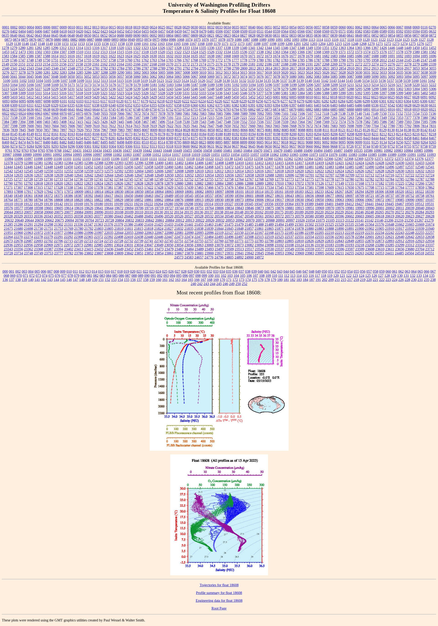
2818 (301, 68)
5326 (145, 93)
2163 (112, 64)
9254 (391, 142)
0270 (432, 27)
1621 (104, 56)
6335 (71, 105)
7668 (293, 126)
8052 (219, 130)
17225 (399, 183)
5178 (129, 85)
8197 (268, 134)
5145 (349, 81)
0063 (366, 27)
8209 (358, 134)
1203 (313, 44)
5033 (383, 72)
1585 (22, 56)
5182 (161, 85)
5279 (284, 89)
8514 (161, 142)
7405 (54, 122)
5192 (235, 85)
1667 (219, 56)
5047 (46, 77)
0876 (32, 40)
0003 (22, 27)
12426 (369, 163)
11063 (284, 155)
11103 (86, 159)
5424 (128, 97)
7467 (145, 122)
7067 (129, 113)
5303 (408, 89)
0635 (5, 35)
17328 (58, 187)
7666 (284, 126)
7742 (383, 126)
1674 (276, 56)
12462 (188, 167)
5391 (350, 93)
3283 (63, 72)
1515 (120, 52)
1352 (334, 48)
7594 (416, 122)
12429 (389, 163)
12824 (98, 183)
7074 (145, 113)
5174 (96, 85)
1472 (14, 52)
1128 (430, 40)
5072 (227, 77)
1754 (79, 60)
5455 (268, 97)
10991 (47, 155)
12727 (18, 179)
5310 (30, 93)
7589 (399, 122)
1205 (330, 44)
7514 (169, 122)
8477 (38, 142)
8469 (5, 142)
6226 (218, 101)
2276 (391, 64)
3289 (112, 72)
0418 (63, 31)
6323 (38, 105)
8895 (219, 142)
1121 (374, 40)
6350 (120, 105)
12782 (369, 179)
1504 (55, 52)
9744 (366, 146)
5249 (219, 89)
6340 (112, 105)
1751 (54, 60)
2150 (13, 64)
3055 (432, 68)
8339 (153, 138)
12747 (138, 179)
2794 (194, 68)
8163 (71, 134)
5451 (243, 97)
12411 (249, 163)
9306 (129, 146)
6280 (309, 101)
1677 (293, 56)
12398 (149, 163)
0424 (112, 31)
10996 (87, 155)
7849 (30, 130)
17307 (18, 187)
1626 (145, 56)
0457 (161, 31)
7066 (120, 113)
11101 (67, 159)
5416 (63, 97)
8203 (309, 134)
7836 (6, 130)
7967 (104, 130)
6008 (301, 97)
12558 (78, 171)
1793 (358, 60)
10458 (207, 150)
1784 (293, 60)
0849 (358, 35)
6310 (22, 105)
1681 (317, 56)
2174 (202, 64)
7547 (219, 122)
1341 (252, 48)
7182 (96, 118)
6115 (95, 101)
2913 (375, 68)
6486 (358, 105)
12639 (58, 175)
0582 (358, 31)
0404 (22, 31)
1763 (153, 60)
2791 (178, 68)
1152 (73, 44)
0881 (65, 40)
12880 (178, 183)
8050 (211, 130)
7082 (194, 113)
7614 (128, 126)
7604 (55, 126)
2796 (211, 68)
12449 (58, 167)
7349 (383, 118)
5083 (317, 77)
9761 (8, 150)
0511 (260, 31)
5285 (334, 89)
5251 (235, 89)
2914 (383, 68)
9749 (374, 146)
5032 (375, 72)
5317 (71, 93)
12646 (128, 175)
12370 (368, 159)
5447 (210, 97)
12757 (219, 179)
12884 (219, 183)
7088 (235, 113)
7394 (22, 122)
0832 (284, 35)
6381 (227, 105)
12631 (409, 171)
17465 (198, 187)
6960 (30, 113)
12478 (279, 167)
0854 (391, 35)
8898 (235, 142)
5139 (300, 81)
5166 (30, 85)
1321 (128, 48)
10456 (197, 150)
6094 (14, 101)
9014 (268, 142)
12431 (409, 163)
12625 (349, 171)
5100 (6, 81)
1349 (309, 48)
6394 (276, 105)
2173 (194, 64)
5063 (161, 77)
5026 (325, 72)
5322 (112, 93)
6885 (334, 109)
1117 (342, 40)
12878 (158, 183)
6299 (366, 101)
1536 (243, 52)
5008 (186, 72)
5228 (46, 89)
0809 (194, 35)
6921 (432, 109)
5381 (284, 93)
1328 (178, 48)
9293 (55, 146)
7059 (112, 113)
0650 (87, 35)
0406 (38, 31)
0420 (79, 31)
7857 (47, 130)
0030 (194, 27)
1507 (63, 52)
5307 (5, 93)
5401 (416, 93)
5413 (38, 97)
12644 (108, 175)
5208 (326, 85)
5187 (194, 85)
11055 (244, 155)
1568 (317, 52)
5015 (243, 72)
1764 (161, 60)
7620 (161, 126)
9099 (358, 142)
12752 (188, 179)
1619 (95, 56)
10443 (157, 150)
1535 (235, 52)
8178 (161, 134)
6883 (317, 109)
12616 (259, 171)
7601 (38, 126)
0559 (276, 31)
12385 (78, 163)
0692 (153, 35)
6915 (383, 109)
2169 (161, 64)
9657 (293, 146)
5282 (309, 89)
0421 (87, 31)
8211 (375, 134)
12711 (359, 175)
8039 (194, 130)
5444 (186, 97)
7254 (301, 118)
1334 (194, 48)
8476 (30, 142)
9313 (153, 146)
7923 (71, 130)
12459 (158, 167)
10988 (17, 155)
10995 (77, 155)
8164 (79, 134)
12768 (259, 179)
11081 (343, 155)
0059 (334, 27)
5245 (186, 89)
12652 (189, 175)
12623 (329, 171)
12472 (229, 167)
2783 (112, 68)
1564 (284, 52)
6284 (341, 101)
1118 (350, 40)
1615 (63, 56)
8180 (178, 134)
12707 (329, 175)
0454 (137, 31)
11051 (215, 155)
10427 (67, 150)
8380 (210, 138)
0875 (24, 40)
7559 (284, 122)
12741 (98, 179)
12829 (148, 183)
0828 (252, 35)
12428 (379, 163)
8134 (399, 130)
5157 (390, 81)
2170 (169, 64)
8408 (334, 138)
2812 (252, 68)
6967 (46, 113)
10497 (338, 150)
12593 (128, 171)
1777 (235, 60)
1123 (390, 40)
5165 (22, 85)
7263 (350, 118)
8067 (252, 130)
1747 (22, 60)
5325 (137, 93)
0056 (309, 27)
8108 (318, 130)
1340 (243, 48)
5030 (358, 72)
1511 (87, 52)
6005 (293, 97)
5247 (202, 89)
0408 (55, 31)
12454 (108, 167)
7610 (96, 126)
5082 (309, 77)
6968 (55, 113)
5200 (301, 85)
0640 (13, 35)
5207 (317, 85)
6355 (153, 105)
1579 (408, 52)
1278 (5, 48)
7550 (235, 122)
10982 (388, 150)
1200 (289, 44)
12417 (299, 163)
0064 (375, 27)
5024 (309, 72)
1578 (399, 52)
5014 (235, 72)
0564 (284, 31)
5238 (128, 89)
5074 (243, 77)
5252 (243, 89)
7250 (268, 118)
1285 (46, 48)
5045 (30, 77)
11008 (146, 155)
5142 (324, 81)
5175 (104, 85)
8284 (120, 138)
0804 (169, 35)
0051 (268, 27)
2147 (424, 60)
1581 (424, 52)
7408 (63, 122)
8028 (186, 130)
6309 (14, 105)
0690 (137, 35)
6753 (178, 109)
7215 (210, 118)
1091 (279, 40)
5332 (194, 93)
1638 (210, 56)
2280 (424, 64)
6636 (30, 109)
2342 (22, 68)
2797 (219, 68)
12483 (329, 167)
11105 (105, 159)
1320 (120, 48)
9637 (235, 146)
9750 (383, 146)
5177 (120, 85)
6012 (325, 97)
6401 (309, 105)
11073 (313, 155)
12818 (38, 183)
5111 (88, 81)
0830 (268, 35)
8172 (120, 134)
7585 (375, 122)
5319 (87, 93)
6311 (30, 105)
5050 (71, 77)
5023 (301, 72)
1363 (342, 48)
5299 (375, 89)
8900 (252, 142)
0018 (128, 27)
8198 (276, 134)
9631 (210, 146)
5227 (38, 89)
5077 (268, 77)
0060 (342, 27)
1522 (178, 52)
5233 (87, 89)
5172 (79, 85)
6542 (391, 105)
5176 (112, 85)
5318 (79, 93)
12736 (78, 179)
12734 (68, 179)
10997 (97, 155)
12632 (419, 171)
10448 (167, 150)
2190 (301, 64)
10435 (107, 150)
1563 (276, 52)
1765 (169, 60)
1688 (375, 56)
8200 (293, 134)
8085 (285, 130)
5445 (194, 97)
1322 (137, 48)
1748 (30, 60)
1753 (71, 60)
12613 (229, 171)
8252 (63, 138)
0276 (5, 31)
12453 (98, 167)
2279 (416, 64)
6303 (399, 101)
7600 (30, 126)
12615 (249, 171)
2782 (104, 68)
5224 (13, 89)
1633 (178, 56)
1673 (268, 56)
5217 (399, 85)
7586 (383, 122)
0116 (424, 27)
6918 (408, 109)
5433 (161, 97)
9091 (317, 142)
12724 (429, 175)
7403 (46, 122)
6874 (276, 109)
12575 (108, 171)
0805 (178, 35)
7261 (334, 118)
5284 (325, 89)
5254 (252, 89)
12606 (159, 171)
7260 (325, 118)
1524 (194, 52)
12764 (239, 179)
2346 (55, 68)
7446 (128, 122)
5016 (252, 72)
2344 (38, 68)
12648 (149, 175)
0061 (350, 27)
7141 (366, 113)
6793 (227, 109)
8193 (244, 134)
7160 (30, 118)
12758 (229, 179)
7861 (55, 130)
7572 (334, 122)
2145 (408, 60)
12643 (98, 175)
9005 (260, 142)
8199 (285, 134)
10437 (127, 150)
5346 (243, 93)
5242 (161, 89)
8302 (137, 138)
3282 (55, 72)
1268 (363, 44)
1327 (169, 48)
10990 (37, 155)
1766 (178, 60)
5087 (350, 77)
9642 (243, 146)
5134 (259, 81)
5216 (391, 85)
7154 (416, 113)
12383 (58, 163)
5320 (95, 93)
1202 (305, 44)
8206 (334, 134)
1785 (301, 60)
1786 (309, 60)
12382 (48, 163)
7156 (432, 113)
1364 (350, 48)
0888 (98, 40)
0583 (366, 31)
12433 (419, 163)
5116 (128, 81)
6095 (22, 101)
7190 (161, 118)
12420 (329, 163)
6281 (317, 101)
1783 (284, 60)
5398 (391, 93)
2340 (5, 68)
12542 (8, 171)
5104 (39, 81)
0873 (8, 40)
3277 (14, 72)
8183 (194, 134)
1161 (145, 44)
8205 (326, 134)
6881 (301, 109)
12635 (18, 175)
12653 (199, 175)
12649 (159, 175)
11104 (96, 159)
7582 (366, 122)
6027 (407, 97)
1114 (319, 40)
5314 (46, 93)
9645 (252, 146)
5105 (47, 81)
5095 (416, 77)
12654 (209, 175)
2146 (416, 60)
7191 (170, 118)
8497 (112, 142)
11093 (431, 155)
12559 (88, 171)
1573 (358, 52)
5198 (285, 85)
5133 (251, 81)
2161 (95, 64)
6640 (63, 109)
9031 (301, 142)
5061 (145, 77)
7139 (350, 113)
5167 (38, 85)
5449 (227, 97)
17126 (319, 183)
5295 (358, 89)
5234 (95, 89)
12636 (28, 175)
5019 (276, 72)
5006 (170, 72)
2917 (408, 68)
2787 (145, 68)
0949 (131, 40)
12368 (348, 159)
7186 (129, 118)
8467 (432, 138)
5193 (244, 85)
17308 (28, 187)
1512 (95, 52)
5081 (301, 77)
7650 (227, 126)
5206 (309, 85)
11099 (48, 159)
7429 (112, 122)
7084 (211, 113)
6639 (55, 109)
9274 (14, 146)
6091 (424, 97)
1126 (414, 40)
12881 (188, 183)
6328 (46, 105)
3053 (416, 68)
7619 (153, 126)
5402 (424, 93)
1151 (65, 44)
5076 (260, 77)
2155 (54, 64)
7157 (5, 118)
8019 (170, 130)
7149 (374, 113)
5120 (152, 81)
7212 (186, 118)
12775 (309, 179)
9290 (38, 146)
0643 (38, 35)
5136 (275, 81)
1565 (293, 52)
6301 (382, 101)
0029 (186, 27)
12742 (108, 179)
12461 (178, 167)
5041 (13, 77)
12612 (219, 171)
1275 (412, 44)
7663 (268, 126)
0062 (358, 27)
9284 (30, 146)
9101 (366, 142)
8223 (5, 138)
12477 (269, 167)
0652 (104, 35)
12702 (319, 175)
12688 (269, 175)
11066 (303, 155)
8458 (408, 138)
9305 (120, 146)
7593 (408, 122)
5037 (416, 72)
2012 (383, 60)
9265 (432, 142)
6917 (399, 109)
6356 (161, 105)
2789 (161, 68)
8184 (202, 134)
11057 (254, 155)
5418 (79, 97)
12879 (168, 183)
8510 (145, 142)
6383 (243, 105)
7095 (268, 113)
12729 (38, 179)
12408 (219, 163)
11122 (209, 159)
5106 (56, 81)
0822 (219, 35)
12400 (159, 163)
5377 (260, 93)
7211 (178, 118)
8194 (252, 134)
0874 (16, 40)
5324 (128, 93)
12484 (339, 167)
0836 (317, 35)
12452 (88, 167)
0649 (79, 35)
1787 (317, 60)
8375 (194, 138)
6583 (399, 105)
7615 (137, 126)
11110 (144, 159)
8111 (326, 130)
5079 (284, 77)
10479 (277, 150)
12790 (8, 183)
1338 (227, 48)
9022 (293, 142)
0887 (90, 40)
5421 (104, 97)
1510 (79, 52)
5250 (227, 89)
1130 (17, 44)
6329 (54, 105)
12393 (118, 163)
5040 (5, 77)
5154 (366, 81)
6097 (38, 101)
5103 (31, 81)
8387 (252, 138)
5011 (210, 72)
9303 (104, 146)
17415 (138, 187)
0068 (408, 27)
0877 (41, 40)
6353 (137, 105)
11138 (228, 159)
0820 (202, 35)
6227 (226, 101)
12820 (58, 183)
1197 (265, 44)
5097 (424, 77)
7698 (350, 126)
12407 (209, 163)
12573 (98, 171)
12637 (38, 175)
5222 (432, 85)
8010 (162, 130)
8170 (112, 134)
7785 (399, 126)
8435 (358, 138)
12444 (8, 167)
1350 (317, 48)
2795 (202, 68)
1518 (145, 52)
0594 (416, 31)
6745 (112, 109)
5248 (210, 89)
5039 (432, 72)
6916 (391, 109)
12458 (148, 167)
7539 (194, 122)
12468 (209, 167)
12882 (198, 183)
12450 (68, 167)
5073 (235, 77)
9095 (342, 142)
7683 (334, 126)
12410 (239, 163)
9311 (137, 146)
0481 (211, 31)
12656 (229, 175)
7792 (408, 126)
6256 (259, 101)
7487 (153, 122)
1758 (112, 60)
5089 (366, 77)
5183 (170, 85)
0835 (309, 35)
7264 (358, 118)
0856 (408, 35)
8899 (243, 142)
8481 (55, 142)
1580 (416, 52)
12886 (239, 183)
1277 (428, 44)
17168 (359, 183)
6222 (185, 101)
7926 (79, 130)
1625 (137, 56)
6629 (416, 105)
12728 (28, 179)
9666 (325, 146)
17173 (369, 183)
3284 (71, 72)
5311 (38, 93)
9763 (25, 150)
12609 (189, 171)
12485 (349, 167)
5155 (374, 81)
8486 (87, 142)
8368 (161, 138)
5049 (63, 77)
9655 (284, 146)
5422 (112, 97)
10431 (77, 150)
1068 (180, 40)
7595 (424, 122)
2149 (5, 64)
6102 (71, 101)
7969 (112, 130)
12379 (18, 163)
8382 (227, 138)
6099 (55, 101)
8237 (30, 138)
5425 (137, 97)
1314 (79, 48)
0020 (145, 27)
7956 (96, 130)
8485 (79, 142)
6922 (5, 113)
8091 (309, 130)
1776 (227, 60)
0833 (293, 35)
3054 (424, 68)
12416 (289, 163)
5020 (284, 72)
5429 (153, 97)
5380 (276, 93)
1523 (186, 52)
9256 (399, 142)
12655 (219, 175)
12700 (299, 175)
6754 (186, 109)
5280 (293, 89)
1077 (213, 40)
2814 (268, 68)
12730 (48, 179)
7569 (325, 122)
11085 (372, 155)
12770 (279, 179)
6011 (317, 97)
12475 (249, 167)
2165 (128, 64)
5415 (54, 97)
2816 (285, 68)
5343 (227, 93)
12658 (249, 175)
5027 (334, 72)
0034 (227, 27)
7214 (202, 118)
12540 (419, 167)
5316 (63, 93)
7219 (227, 118)
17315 (38, 187)
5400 (408, 93)
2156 (63, 64)
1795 (366, 60)
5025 (317, 72)
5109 (80, 81)
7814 (424, 126)
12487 (359, 167)
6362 (210, 105)
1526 (210, 52)
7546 (210, 122)
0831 (276, 35)
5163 (5, 85)
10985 (418, 150)
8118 (333, 130)
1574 (366, 52)
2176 (219, 64)
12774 (299, 179)
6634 (22, 109)
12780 (349, 179)
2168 (153, 64)
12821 (68, 183)
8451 (399, 138)
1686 (358, 56)
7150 (383, 113)
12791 (18, 183)
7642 (202, 126)
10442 (147, 150)
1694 (416, 56)
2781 (96, 68)
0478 (194, 31)
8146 (22, 134)
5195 (260, 85)
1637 (202, 56)
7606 (71, 126)
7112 (317, 113)
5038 (424, 72)
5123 (177, 81)
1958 (375, 60)
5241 (153, 89)
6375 (219, 105)
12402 (179, 163)
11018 (186, 155)
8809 (186, 142)
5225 (22, 89)
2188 (284, 64)
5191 (227, 85)
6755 (194, 109)
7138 (342, 113)
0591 (391, 31)
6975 (79, 113)
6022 (366, 97)
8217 (424, 134)
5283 (317, 89)
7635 (186, 126)
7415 (79, 122)
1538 (260, 52)
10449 (177, 150)
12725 (8, 179)
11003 (127, 155)
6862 (252, 109)
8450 (391, 138)
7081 (186, 113)
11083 (352, 155)
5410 (14, 97)
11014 (166, 155)
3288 (104, 72)
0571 (342, 31)
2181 (252, 64)
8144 (5, 134)
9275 (22, 146)
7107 (309, 113)
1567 (309, 52)
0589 (383, 31)
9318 (169, 146)
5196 (268, 85)
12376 (419, 159)
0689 (128, 35)
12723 (419, 175)
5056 (112, 77)
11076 (333, 155)
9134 (383, 142)
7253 (293, 118)
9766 (49, 150)
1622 (112, 56)
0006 (46, 27)
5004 (153, 72)
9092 (325, 142)
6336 (79, 105)
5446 (202, 97)
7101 (285, 113)
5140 (308, 81)
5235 (104, 89)
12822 (78, 183)
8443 (366, 138)
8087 (293, 130)
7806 (416, 126)
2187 (276, 64)
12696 (289, 175)
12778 (329, 179)
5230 (63, 89)
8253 (71, 138)
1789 (334, 60)
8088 (301, 130)
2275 (383, 64)
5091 (383, 77)
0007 (55, 27)
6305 (415, 101)
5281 (301, 89)
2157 (71, 64)
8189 (227, 134)
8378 (202, 138)
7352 (391, 118)
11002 (117, 155)
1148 (41, 44)
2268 (325, 64)
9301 (87, 146)
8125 (358, 130)
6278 (292, 101)
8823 (202, 142)
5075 (252, 77)
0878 (49, 40)
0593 (408, 31)
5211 (350, 85)
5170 (63, 85)
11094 (8, 159)
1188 (257, 44)
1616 (71, 56)
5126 (201, 81)
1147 (33, 44)
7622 (169, 126)
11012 (156, 155)
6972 (71, 113)
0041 (260, 27)
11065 (293, 155)
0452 (120, 31)
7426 (104, 122)
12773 (289, 179)
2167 (145, 64)
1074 (189, 40)
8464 (424, 138)
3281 (46, 72)
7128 (333, 113)
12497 (399, 167)
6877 (284, 109)
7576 (350, 122)
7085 (219, 113)
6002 (284, 97)
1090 (271, 40)
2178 (227, 64)
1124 (398, 40)
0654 (112, 35)
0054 (293, 27)
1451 (424, 48)
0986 (172, 40)
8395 (301, 138)
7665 (276, 126)
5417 (71, 97)
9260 (416, 142)
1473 (22, 52)
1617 (79, 56)
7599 (22, 126)
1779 (252, 60)
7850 (38, 130)
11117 (181, 159)
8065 (236, 130)
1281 (30, 48)
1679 (309, 56)
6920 (424, 109)
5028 (342, 72)
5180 (145, 85)
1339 (235, 48)
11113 (171, 159)
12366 (328, 159)
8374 (186, 138)
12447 (38, 167)
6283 (333, 101)
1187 (249, 44)
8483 (71, 142)
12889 (259, 183)
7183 (104, 118)
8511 (153, 142)
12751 (178, 179)
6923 (14, 113)
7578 (358, 122)
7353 (399, 118)
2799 (235, 68)
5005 (161, 72)
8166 (96, 134)
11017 (176, 155)
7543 (202, 122)
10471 (267, 150)
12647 (138, 175)
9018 (284, 142)
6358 (178, 105)
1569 (325, 52)
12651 (179, 175)
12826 (118, 183)
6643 (87, 109)
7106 (301, 113)
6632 (5, 109)
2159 (87, 64)
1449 (408, 48)
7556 (260, 122)
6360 (194, 105)
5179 (137, 85)
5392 (358, 93)
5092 (391, 77)
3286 (87, 72)
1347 (293, 48)
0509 (244, 31)
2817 (293, 68)
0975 (156, 40)
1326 (161, 48)
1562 (268, 52)
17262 (409, 183)
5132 (242, 81)
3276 (5, 72)
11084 (362, 155)
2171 (178, 64)
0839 (334, 35)
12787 (419, 179)
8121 (342, 130)
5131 (234, 81)
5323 (120, 93)
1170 (217, 44)
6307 (432, 101)
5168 (46, 85)
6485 (350, 105)
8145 (14, 134)
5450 (235, 97)
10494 (318, 150)
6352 (128, 105)
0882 (74, 40)
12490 (369, 167)
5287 (342, 89)
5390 (342, 93)
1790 (342, 60)
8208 (350, 134)
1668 (227, 56)
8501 (137, 142)
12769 (269, 179)
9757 (416, 146)
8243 (38, 138)
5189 (211, 85)
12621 (309, 171)
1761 (137, 60)
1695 (424, 56)
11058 (264, 155)
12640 (68, 175)
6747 (128, 109)
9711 (342, 146)
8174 (137, 134)
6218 (161, 101)
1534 (227, 52)
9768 (58, 150)
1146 (25, 44)
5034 (391, 72)
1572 (350, 52)
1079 (230, 40)
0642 (30, 35)
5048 (54, 77)
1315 (87, 48)
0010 (71, 27)
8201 (301, 134)
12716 (389, 175)
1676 (284, 56)
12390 (108, 163)
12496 (389, 167)
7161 (38, 118)
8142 (424, 130)
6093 (6, 101)
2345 (46, 68)
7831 (432, 126)
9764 (33, 150)
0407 (46, 31)
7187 (137, 118)
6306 (424, 101)
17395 (128, 187)
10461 (227, 150)
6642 (79, 109)
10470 (257, 150)
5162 (431, 81)
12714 (379, 175)
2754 (87, 68)
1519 (153, 52)
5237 (120, 89)
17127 (329, 183)
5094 (408, 77)
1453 (5, 52)
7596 (432, 122)
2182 (260, 64)
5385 (309, 93)
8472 (14, 142)
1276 (420, 44)
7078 (161, 113)
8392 (276, 138)
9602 (194, 146)
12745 (128, 179)
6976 (87, 113)
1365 (358, 48)
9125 (375, 142)
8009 (153, 130)
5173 (87, 85)
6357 (169, 105)
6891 (366, 109)
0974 (147, 40)
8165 (87, 134)
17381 (108, 187)
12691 (279, 175)
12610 (199, 171)
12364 (308, 159)
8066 (244, 130)
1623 (120, 56)
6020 (350, 97)
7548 (227, 122)
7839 (14, 130)
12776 (319, 179)
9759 (432, 146)
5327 (153, 93)
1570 (334, 52)
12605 (149, 171)
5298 (366, 89)
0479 (202, 31)
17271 (8, 187)
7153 (407, 113)
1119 (358, 40)
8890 (210, 142)
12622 (319, 171)
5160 (415, 81)
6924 (22, 113)
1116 (335, 40)
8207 (342, 134)
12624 (339, 171)
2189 (293, 64)
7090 (252, 113)
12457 (138, 167)
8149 (30, 134)
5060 (137, 77)
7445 (120, 122)
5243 (169, 89)
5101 (14, 81)
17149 (339, 183)
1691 (391, 56)
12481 (309, 167)
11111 (153, 159)
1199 (280, 44)
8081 (268, 130)
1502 (38, 52)
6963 (38, 113)
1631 (161, 56)
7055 (104, 113)
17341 (78, 187)
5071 (219, 77)
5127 (210, 81)
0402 (14, 31)
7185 (120, 118)
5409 (5, 97)
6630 (424, 105)
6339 (104, 105)
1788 (325, 60)
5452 (252, 97)
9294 (63, 146)
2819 (309, 68)
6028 (416, 97)
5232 (79, 89)
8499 (129, 142)
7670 (301, 126)
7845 (22, 130)
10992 (57, 155)
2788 (153, 68)
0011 (79, 27)
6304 (407, 101)
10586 (368, 150)
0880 (57, 40)
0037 (243, 27)
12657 (239, 175)
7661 (260, 126)
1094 (304, 40)
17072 (299, 183)
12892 (269, 183)
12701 (309, 175)
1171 (225, 44)
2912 (366, 68)
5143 (333, 81)
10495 (328, 150)
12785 (399, 179)
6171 (128, 101)
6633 (14, 109)
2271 (350, 64)
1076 (205, 40)
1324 (153, 48)
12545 (28, 171)
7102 (293, 113)
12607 (169, 171)
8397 (309, 138)
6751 (161, 109)
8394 (293, 138)
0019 (137, 27)
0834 (301, 35)
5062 (153, 77)
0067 (399, 27)
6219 (169, 101)
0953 (139, 40)
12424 (359, 163)
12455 (118, 167)
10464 (247, 150)
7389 (13, 122)
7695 (342, 126)
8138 (407, 130)
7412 (71, 122)
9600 (186, 146)
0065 (383, 27)
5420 (95, 97)
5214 (375, 85)
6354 (145, 105)
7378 (416, 118)
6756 (202, 109)
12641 (78, 175)
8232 (22, 138)
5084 (325, 77)
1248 (354, 44)
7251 (276, 118)
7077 (153, 113)
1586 (30, 56)
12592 (118, 171)
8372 (178, 138)
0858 (424, 35)
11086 (382, 155)
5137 (283, 81)
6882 (309, 109)
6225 (210, 101)
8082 (277, 130)
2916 (399, 68)
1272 (387, 44)
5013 (227, 72)
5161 (423, 81)
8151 (38, 134)
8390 (260, 138)
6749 (145, 109)
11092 (421, 155)
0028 (178, 27)
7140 (358, 113)
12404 (189, 163)
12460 (168, 167)
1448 (399, 48)
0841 (350, 35)
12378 (8, 163)
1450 (416, 48)
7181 (87, 118)
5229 (54, 89)
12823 (88, 183)
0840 (342, 35)
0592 (399, 31)
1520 (161, 52)
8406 (325, 138)
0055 (301, 27)
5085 (334, 77)
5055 (104, 77)
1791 (350, 60)
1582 (432, 52)
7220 (235, 118)
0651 (95, 35)
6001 (276, 97)
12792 (28, 183)
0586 (375, 31)
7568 (317, 122)
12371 (378, 159)
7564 (301, 122)
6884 (325, 109)
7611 (104, 126)
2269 (334, 64)
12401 (169, 163)
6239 (251, 101)
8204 (317, 134)
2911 (358, 68)
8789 (169, 142)
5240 (145, 89)
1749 (38, 60)
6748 (137, 109)
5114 (112, 81)
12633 (429, 171)
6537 (383, 105)
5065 (178, 77)
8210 (367, 134)
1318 (112, 48)
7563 (293, 122)
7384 (5, 122)
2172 (186, 64)
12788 (429, 179)
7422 (87, 122)
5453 (260, 97)
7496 (161, 122)
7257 (309, 118)
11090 (401, 155)
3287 (96, 72)
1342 (260, 48)
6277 (284, 101)
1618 (87, 56)
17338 (68, 187)
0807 (186, 35)
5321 (104, 93)
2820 (317, 68)
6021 (358, 97)
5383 (293, 93)
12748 (148, 179)
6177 (136, 101)
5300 (383, 89)
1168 (201, 44)
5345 (235, 93)
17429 (168, 187)
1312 (63, 48)
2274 (375, 64)
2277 (399, 64)
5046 (38, 77)
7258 (317, 118)
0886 (82, 40)
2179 (235, 64)
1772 (219, 60)
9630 (202, 146)
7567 (309, 122)
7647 (210, 126)
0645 (54, 35)
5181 (153, 85)
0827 (243, 35)
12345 (238, 159)
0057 (317, 27)
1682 (325, 56)
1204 (322, 44)
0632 (432, 31)
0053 (284, 27)
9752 (391, 146)
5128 (218, 81)
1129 (9, 44)
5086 (342, 77)
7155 (424, 113)
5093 (399, 77)
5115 (120, 81)
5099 (432, 77)
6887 (342, 109)
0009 (63, 27)
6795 (243, 109)
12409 (229, 163)
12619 (289, 171)
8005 (137, 130)
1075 (197, 40)
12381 (38, 163)
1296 (54, 48)
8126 (366, 130)
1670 (243, 56)
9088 (309, 142)
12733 (58, 179)
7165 (55, 118)
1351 (325, 48)
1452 (432, 48)
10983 (398, 150)
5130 (226, 81)
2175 (210, 64)
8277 (95, 138)
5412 (30, 97)
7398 (30, 122)
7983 (121, 130)
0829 (260, 35)
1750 (46, 60)
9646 (260, 146)
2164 (120, 64)
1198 (272, 44)
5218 (408, 85)
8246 (46, 138)
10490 (308, 150)
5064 (169, 77)
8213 (391, 134)
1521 (169, 52)
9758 (424, 146)
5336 (219, 93)
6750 (153, 109)
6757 (210, 109)
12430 (399, 163)
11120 (200, 159)
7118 (325, 113)
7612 (112, 126)
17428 (158, 187)
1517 (137, 52)
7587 (391, 122)
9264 (424, 142)
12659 (259, 175)
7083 (202, 113)
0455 (145, 31)
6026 (399, 97)
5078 (276, 77)
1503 (46, 52)
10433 (87, 150)
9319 (178, 146)
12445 (18, 167)
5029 (350, 72)
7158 (14, 118)
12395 (128, 163)
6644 (96, 109)
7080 (178, 113)
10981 (378, 150)
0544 (268, 31)
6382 (235, 105)
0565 (293, 31)
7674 (317, 126)
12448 (48, 167)
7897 (63, 130)
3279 (30, 72)
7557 (268, 122)
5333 (202, 93)
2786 (137, 68)
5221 (424, 85)
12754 (198, 179)
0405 (30, 31)
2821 (326, 68)
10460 (217, 150)
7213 (194, 118)
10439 (137, 150)
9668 (334, 146)
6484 (342, 105)
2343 (30, 68)
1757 (104, 60)
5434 (169, 97)
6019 (342, 97)
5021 (293, 72)
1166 (185, 44)
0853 (383, 35)
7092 (260, 113)
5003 (145, 72)
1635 (194, 56)
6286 (358, 101)
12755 (209, 179)
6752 (169, 109)
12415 (279, 163)
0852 (375, 35)
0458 (170, 31)
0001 (5, 27)
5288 (350, 89)
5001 (129, 72)
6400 (301, 105)
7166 (63, 118)
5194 (252, 85)
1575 (375, 52)
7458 (137, 122)
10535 (358, 150)
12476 (259, 167)
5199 (293, 85)
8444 (375, 138)
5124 (185, 81)
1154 (89, 44)
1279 (13, 48)
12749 (158, 179)
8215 (408, 134)
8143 (432, 130)
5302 (399, 89)
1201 (297, 44)
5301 (391, 89)
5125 (193, 81)
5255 (260, 89)
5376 (252, 93)
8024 (178, 130)
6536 (375, 105)
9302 (96, 146)
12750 (168, 179)
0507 (227, 31)
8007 (145, 130)
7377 (408, 118)
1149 (49, 44)
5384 (301, 93)
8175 (145, 134)
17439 (188, 187)
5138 (292, 81)
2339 (432, 64)
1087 (246, 40)
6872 (260, 109)
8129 (383, 130)
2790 (170, 68)
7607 (79, 126)
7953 (88, 130)
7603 (46, 126)
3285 (79, 72)
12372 (389, 159)
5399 (399, 93)
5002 (137, 72)
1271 (379, 44)
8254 (79, 138)
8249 (54, 138)
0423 (104, 31)
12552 (68, 171)
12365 (318, 159)
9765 (41, 150)
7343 (366, 118)
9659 (301, 146)
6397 (293, 105)
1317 (104, 48)
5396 (375, 93)
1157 (113, 44)
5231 (71, 89)
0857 (416, 35)
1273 (395, 44)
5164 (14, 85)
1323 (145, 48)
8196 (260, 134)
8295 (128, 138)
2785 (129, 68)
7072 (137, 113)
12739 (88, 179)
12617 (269, 171)
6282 (325, 101)
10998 (107, 155)
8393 (284, 138)
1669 (235, 56)
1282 (38, 48)
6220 (177, 101)
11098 (38, 159)
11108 (134, 159)
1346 (284, 48)
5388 (325, 93)
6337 (87, 105)
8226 (13, 138)
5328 (161, 93)
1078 (221, 40)
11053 (225, 155)
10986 (428, 150)
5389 (334, 93)
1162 (153, 44)
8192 (235, 134)
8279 (104, 138)
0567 (309, 31)
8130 (391, 130)
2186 (268, 64)
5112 (96, 81)
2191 (309, 64)
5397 (383, 93)
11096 (18, 159)
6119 (111, 101)
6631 (432, 105)
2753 (79, 68)
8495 (104, 142)
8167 (104, 134)
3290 (120, 72)
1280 (22, 48)
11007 (137, 155)
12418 (309, 163)
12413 (269, 163)
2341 (14, 68)
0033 (219, 27)
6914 (375, 109)
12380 (28, 163)
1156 (105, 44)
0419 (71, 31)
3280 (38, 72)
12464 (198, 167)
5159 (407, 81)
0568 (317, 31)
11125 (219, 159)
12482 (319, 167)
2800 (244, 68)
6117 (103, 101)
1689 (383, 56)
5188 (202, 85)
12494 (379, 167)
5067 (194, 77)
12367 (338, 159)
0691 (145, 35)
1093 (295, 40)
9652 (276, 146)
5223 (5, 89)
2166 (137, 64)
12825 (108, 183)
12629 (389, 171)
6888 (350, 109)
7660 (252, 126)
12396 (138, 163)
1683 (334, 56)
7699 (358, 126)
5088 (358, 77)
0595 (424, 31)
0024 (153, 27)
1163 (161, 44)
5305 (424, 89)
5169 (55, 85)
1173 (241, 44)
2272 (358, 64)
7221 (243, 118)
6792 (219, 109)
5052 (87, 77)
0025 (161, 27)
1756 (95, 60)
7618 (145, 126)
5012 (219, 72)
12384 (68, 163)
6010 (309, 97)
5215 (383, 85)
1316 (95, 48)
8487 (96, 142)
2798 (227, 68)
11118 (190, 159)
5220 (416, 85)
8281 (112, 138)
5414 (46, 97)
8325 (145, 138)
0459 (178, 31)
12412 (259, 163)
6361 (202, 105)
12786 (409, 179)
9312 (145, 146)
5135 (267, 81)
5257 (268, 89)
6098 (47, 101)
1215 (338, 44)
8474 (22, 142)
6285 (350, 101)
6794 (235, 109)
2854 (342, 68)
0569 (325, 31)
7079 (170, 113)
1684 (342, 56)
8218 (432, 134)
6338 (95, 105)
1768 (194, 60)
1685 (350, 56)
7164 (46, 118)
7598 (14, 126)
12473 (239, 167)
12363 (298, 159)
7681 (325, 126)
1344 (268, 48)
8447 (383, 138)
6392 (260, 105)
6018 (333, 97)
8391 (268, 138)
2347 (63, 68)
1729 (5, 60)
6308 (5, 105)
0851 (366, 35)
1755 (87, 60)
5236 (112, 89)
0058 (325, 27)
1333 (186, 48)
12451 (78, 167)
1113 (311, 40)
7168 (79, 118)
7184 (112, 118)
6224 (202, 101)
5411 (22, 97)
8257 (87, 138)
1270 (371, 44)
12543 (18, 171)
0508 (235, 31)
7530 (186, 122)
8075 (260, 130)
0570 (334, 31)
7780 (391, 126)
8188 (219, 134)
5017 (260, 72)
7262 (342, 118)
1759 (120, 60)
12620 (299, 171)
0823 (227, 35)
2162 (104, 64)
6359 (186, 105)
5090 (375, 77)
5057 (120, 77)
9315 (161, 146)
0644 (46, 35)
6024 (383, 97)
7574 (342, 122)
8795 (178, 142)
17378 (98, 187)
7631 (178, 126)
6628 (408, 105)
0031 (202, 27)
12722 (409, 175)
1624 (128, 56)
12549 (38, 171)
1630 (153, 56)
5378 (268, 93)
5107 (64, 81)
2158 (79, 64)
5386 (317, 93)
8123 (350, 130)
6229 (243, 101)
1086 (238, 40)
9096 (350, 142)
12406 (199, 163)
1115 (327, 40)
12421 (339, 163)
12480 (299, 167)
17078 (309, 183)
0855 (399, 35)
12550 (48, 171)
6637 (38, 109)
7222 (252, 118)
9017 (276, 142)
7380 (424, 118)
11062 (274, 155)
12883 (209, 183)
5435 (178, 97)
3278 (22, 72)
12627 (369, 171)
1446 (391, 48)
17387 (118, 187)
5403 (432, 93)
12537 (409, 167)
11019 (195, 155)
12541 (429, 167)
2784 (120, 68)
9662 (317, 146)
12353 (248, 159)
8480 (46, 142)
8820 (194, 142)
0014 (104, 27)
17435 (178, 187)
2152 (30, 64)
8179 (170, 134)
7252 (284, 118)
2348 (71, 68)
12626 (359, 171)
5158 (398, 81)
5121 (160, 81)
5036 (408, 72)
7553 (252, 122)
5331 (186, 93)
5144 (341, 81)
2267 (317, 64)
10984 (408, 150)
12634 (8, 175)
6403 (317, 105)
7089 (244, 113)
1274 (404, 44)
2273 (366, 64)
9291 (46, 146)
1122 (382, 40)
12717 (399, 175)
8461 (416, 138)
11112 (162, 159)
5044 (22, 77)
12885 (229, 183)
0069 (416, 27)
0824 (235, 35)
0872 (432, 35)
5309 (22, 93)
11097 (28, 159)
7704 (375, 126)
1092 (287, 40)
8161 (55, 134)
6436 (325, 105)
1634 (186, 56)
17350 (88, 187)
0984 (164, 40)
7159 (22, 118)
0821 (210, 35)
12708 (339, 175)
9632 (219, 146)
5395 (366, 93)
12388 (98, 163)
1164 (169, 44)
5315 (54, 93)
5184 (178, 85)
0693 (161, 35)
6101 (63, 101)
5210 (342, 85)
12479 (289, 167)
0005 (38, 27)
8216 (416, 134)
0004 (30, 27)
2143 (391, 60)
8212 (383, 134)
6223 (194, 101)
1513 (104, 52)
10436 (117, 150)
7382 (432, 118)
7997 (129, 130)
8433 (350, 138)
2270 (342, 64)
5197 (276, 85)
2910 (350, 68)
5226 (30, 89)
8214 (399, 134)
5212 (358, 85)
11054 (235, 155)
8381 (219, 138)
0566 (301, 31)
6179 (144, 101)
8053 (227, 130)
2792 (186, 68)
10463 (237, 150)
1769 (202, 60)
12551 (58, 171)
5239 (137, 89)
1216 (346, 44)
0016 (120, 27)
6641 (71, 109)
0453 (129, 31)
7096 (276, 113)
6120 (120, 101)
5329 (169, 93)
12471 (219, 167)
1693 (408, 56)
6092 (432, 97)
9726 (350, 146)
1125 (406, 40)
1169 (209, 44)
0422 (96, 31)
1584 (13, 56)
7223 (260, 118)
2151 (22, 64)
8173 (129, 134)
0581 (350, 31)
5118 (136, 81)
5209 (334, 85)
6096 (30, 101)
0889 (106, 40)
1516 (128, 52)
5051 (79, 77)
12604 (138, 171)
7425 (95, 122)
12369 (358, 159)
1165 (177, 44)
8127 (374, 130)
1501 (30, 52)
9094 (334, 142)
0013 (95, 27)
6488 (366, 105)
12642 (88, 175)
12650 (169, 175)
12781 (359, 179)
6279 (300, 101)
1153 (81, 44)
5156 (382, 81)
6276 (276, 101)
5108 (72, 81)
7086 (227, 113)
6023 (374, 97)
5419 (87, 97)
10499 (348, 150)
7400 (38, 122)
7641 (194, 126)
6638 (46, 109)
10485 (287, 150)
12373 (399, 159)
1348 (301, 48)
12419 (319, 163)
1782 (276, 60)
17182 (379, 183)
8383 (235, 138)
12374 (409, 159)
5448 (219, 97)
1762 (145, 60)
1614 (54, 56)
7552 (243, 122)
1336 (210, 48)
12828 (138, 183)
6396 (284, 105)
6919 (416, 109)
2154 (46, 64)
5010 (202, 72)
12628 (379, 171)
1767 (186, 60)
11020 (205, 155)
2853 (334, 68)
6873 (268, 109)
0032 (210, 27)
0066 (391, 27)
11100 (57, 159)
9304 (112, 146)
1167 (193, 44)
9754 (399, 146)
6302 (391, 101)
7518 (178, 122)
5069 (210, 77)
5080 (293, 77)
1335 (202, 48)
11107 (124, 159)
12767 (249, 179)
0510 (252, 31)
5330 (178, 93)
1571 (342, 52)
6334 (63, 105)
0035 (235, 27)
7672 (309, 126)
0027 (169, 27)
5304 (416, 89)
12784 (389, 179)
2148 (432, 60)
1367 (375, 48)
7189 (153, 118)
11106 (115, 159)
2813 (260, 68)
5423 (120, 97)
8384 (243, 138)
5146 (357, 81)
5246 (194, 89)
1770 (210, 60)
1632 (169, 56)
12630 (399, 171)
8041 (203, 130)
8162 (63, 134)
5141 (316, 81)
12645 (118, 175)
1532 (219, 52)
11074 (323, 155)
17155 (349, 183)
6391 (252, 105)
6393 (268, 105)
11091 (411, 155)
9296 (71, 146)
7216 (219, 118)
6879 (293, 109)
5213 (366, 85)
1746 (13, 60)
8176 (153, 134)
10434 (97, 150)
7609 (87, 126)
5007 (178, 72)
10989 (27, 155)
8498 (120, 142)
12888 (249, 183)
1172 (233, 44)
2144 (399, 60)
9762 (17, 150)
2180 (243, 64)
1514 (112, 52)
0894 (123, 40)
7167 (71, 118)
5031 (366, 72)
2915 (391, 68)
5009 (194, 72)
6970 (63, 113)
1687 (366, 56)
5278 (276, 89)
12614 (239, 171)
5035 (399, 72)
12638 (48, 175)
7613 (120, 126)
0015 (112, 27)
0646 (63, 35)
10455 (187, 150)
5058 (128, 77)
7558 (276, 122)
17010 (279, 183)
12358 (258, 159)
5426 (145, 97)
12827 (128, 183)
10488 (297, 150)
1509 (71, 52)
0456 (153, 31)
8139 (416, 130)
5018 (268, 72)
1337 (219, 48)
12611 (209, 171)
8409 (342, 138)
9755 (407, 146)
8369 (169, 138)
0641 (22, 35)
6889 (358, 109)
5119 (144, 81)
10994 (67, 155)
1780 (260, 60)
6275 (267, 101)
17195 (389, 183)
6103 (79, 101)
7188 (145, 118)
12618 (279, 171)
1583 (5, 56)
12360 (268, 159)
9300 (79, 146)
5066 (186, 77)
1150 (57, 44)
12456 (128, 167)
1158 (121, 44)
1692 (399, 56)
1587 (38, 56)
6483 (334, 105)
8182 (186, 134)
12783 (379, 179)
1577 (391, 52)
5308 (14, 93)
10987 (7, 155)
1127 (422, 40)
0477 (186, 31)
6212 (152, 101)
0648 (71, 35)
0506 (219, 31)
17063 (289, 183)
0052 (276, 27)
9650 (268, 146)
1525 (202, 52)
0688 (120, 35)
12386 (88, 163)
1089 (262, 40)
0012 (87, 27)
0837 (325, 35)
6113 (87, 101)
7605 (63, 126)
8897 (227, 142)
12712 (369, 175)
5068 (202, 77)
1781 (268, 60)
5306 (432, 89)
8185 (211, 134)
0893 (115, 40)
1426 (383, 48)
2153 (38, 64)
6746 (120, 109)
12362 (288, 159)
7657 (243, 126)
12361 (278, 159)
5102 (23, 81)
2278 (408, 64)
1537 (252, 52)
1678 (301, 56)
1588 (46, 56)
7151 (391, 113)
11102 (77, 159)
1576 (383, 52)
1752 (63, 60)
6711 (104, 109)
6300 (374, 101)
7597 (5, 126)
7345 (375, 118)
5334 (210, 93)
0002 (14, 27)
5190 (219, 85)
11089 (392, 155)
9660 (309, 146)
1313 (71, 48)
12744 (118, 179)
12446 (28, 167)
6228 (235, 101)
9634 (227, 146)
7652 (235, 126)
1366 (366, 48)
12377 (429, 159)
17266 (419, 183)
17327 (48, 187)
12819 (48, 183)
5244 (178, 89)
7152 (399, 113)
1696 (432, 56)
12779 (339, 179)
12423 (349, 163)
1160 (137, 44)
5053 (95, 77)
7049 (96, 113)
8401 (317, 138)
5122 (168, 81)
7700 (366, 126)
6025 (391, 97)
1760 (128, 60)
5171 (71, 85)
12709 (349, 175)
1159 (129, 44)
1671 (252, 56)
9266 (5, 146)
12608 (179, 171)
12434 (429, 163)
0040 (252, 27)
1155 (97, 44)
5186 (186, 85)
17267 (429, 183)
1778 (243, 60)
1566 (301, 52)
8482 (63, 142)
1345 (276, 48)
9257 (408, 142)
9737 (358, 146)
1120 (366, 40)
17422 (148, 187)
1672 (260, 56)
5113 (104, 81)
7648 (219, 126)
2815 (276, 68)
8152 (46, 134)
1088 (254, 40)
